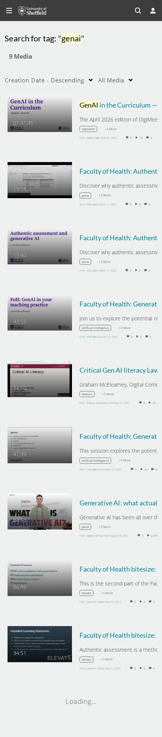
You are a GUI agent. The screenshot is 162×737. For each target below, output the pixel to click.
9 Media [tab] (20, 56)
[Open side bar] (9, 11)
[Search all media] (138, 11)
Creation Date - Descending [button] (44, 80)
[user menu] (153, 11)
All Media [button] (111, 80)
